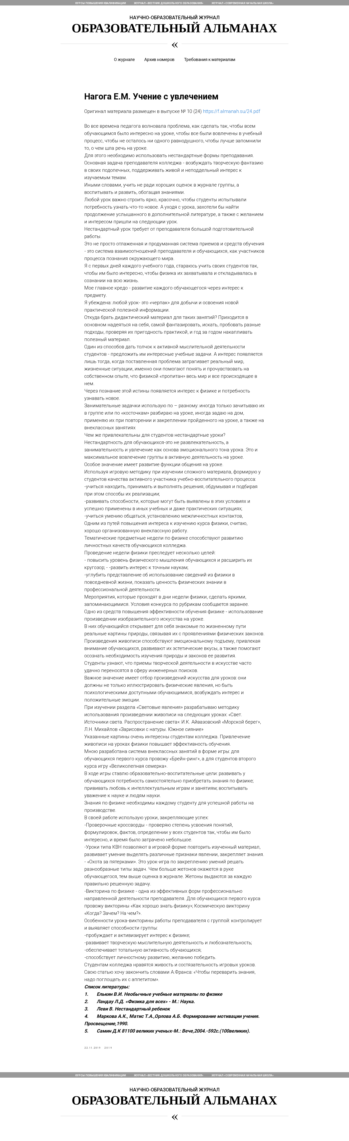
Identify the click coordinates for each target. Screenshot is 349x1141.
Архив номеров (159, 59)
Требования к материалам (209, 59)
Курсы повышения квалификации (100, 3)
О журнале (124, 59)
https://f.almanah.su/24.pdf (231, 111)
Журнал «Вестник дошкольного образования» (168, 3)
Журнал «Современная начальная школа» (243, 3)
